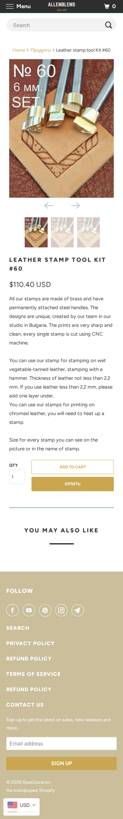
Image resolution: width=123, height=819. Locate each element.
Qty (13, 465)
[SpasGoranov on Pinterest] (46, 610)
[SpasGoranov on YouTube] (30, 610)
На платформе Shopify (30, 790)
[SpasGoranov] (61, 6)
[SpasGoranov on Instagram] (62, 610)
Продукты (41, 50)
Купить (73, 484)
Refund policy (29, 659)
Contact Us (25, 705)
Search (18, 628)
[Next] (75, 205)
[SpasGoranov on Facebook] (13, 610)
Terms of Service (33, 674)
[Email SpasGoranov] (79, 610)
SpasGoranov (37, 782)
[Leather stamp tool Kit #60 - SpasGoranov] (61, 128)
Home (18, 50)
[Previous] (48, 205)
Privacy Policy (30, 643)
